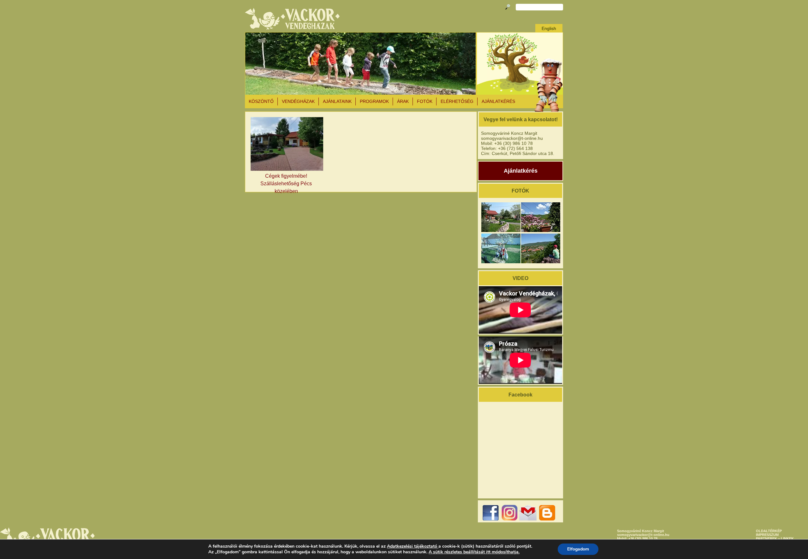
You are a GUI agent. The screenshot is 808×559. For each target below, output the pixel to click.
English (549, 28)
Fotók (424, 101)
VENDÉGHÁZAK (298, 101)
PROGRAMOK (374, 101)
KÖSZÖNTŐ (261, 101)
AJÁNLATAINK (337, 101)
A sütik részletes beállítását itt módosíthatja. (474, 552)
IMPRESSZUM (767, 535)
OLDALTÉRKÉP (769, 531)
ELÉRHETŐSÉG (457, 101)
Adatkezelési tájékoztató (412, 546)
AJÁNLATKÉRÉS (498, 101)
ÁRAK (403, 101)
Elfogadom (578, 549)
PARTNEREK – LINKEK (775, 538)
